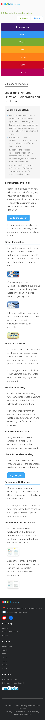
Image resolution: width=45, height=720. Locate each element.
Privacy (9, 712)
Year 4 (4, 661)
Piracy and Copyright (22, 714)
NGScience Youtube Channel (13, 683)
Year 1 (4, 650)
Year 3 (4, 657)
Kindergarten (7, 646)
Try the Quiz (16, 475)
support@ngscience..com (14, 613)
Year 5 (4, 665)
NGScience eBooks (9, 679)
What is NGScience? (10, 632)
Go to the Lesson (18, 217)
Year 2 (4, 654)
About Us (5, 628)
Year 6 (4, 669)
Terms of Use (20, 712)
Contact (5, 636)
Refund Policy (33, 712)
